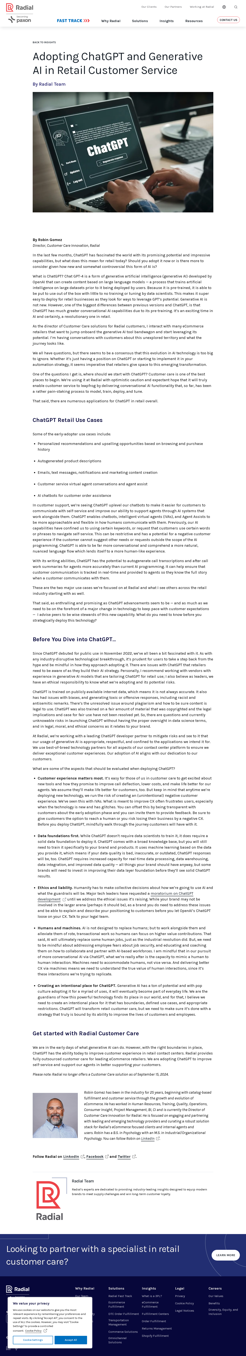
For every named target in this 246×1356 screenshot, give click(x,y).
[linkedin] (8, 1349)
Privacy (180, 1296)
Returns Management (157, 1328)
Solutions (140, 21)
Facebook (95, 1156)
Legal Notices (184, 1310)
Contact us (228, 20)
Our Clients (149, 6)
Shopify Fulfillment (155, 1336)
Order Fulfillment (154, 1321)
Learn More (225, 1255)
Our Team (81, 1296)
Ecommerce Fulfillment (116, 1304)
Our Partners (173, 6)
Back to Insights (44, 42)
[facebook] (16, 1349)
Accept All (71, 1340)
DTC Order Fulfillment (123, 1314)
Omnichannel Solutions (117, 1340)
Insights (167, 21)
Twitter (124, 1156)
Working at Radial (202, 6)
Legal (179, 1288)
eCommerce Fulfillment (150, 1304)
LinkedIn (148, 1138)
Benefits (214, 1303)
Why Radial (111, 21)
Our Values (216, 1296)
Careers (215, 1288)
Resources (194, 21)
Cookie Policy (33, 1330)
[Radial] (19, 18)
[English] (224, 6)
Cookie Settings (33, 1340)
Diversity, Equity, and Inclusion (223, 1312)
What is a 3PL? (152, 1296)
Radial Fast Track (120, 1296)
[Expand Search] (236, 7)
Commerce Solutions (123, 1332)
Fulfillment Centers (155, 1314)
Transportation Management (118, 1322)
